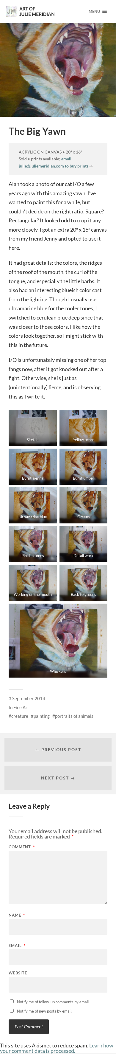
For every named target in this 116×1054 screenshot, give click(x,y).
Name (17, 915)
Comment (22, 847)
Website (18, 973)
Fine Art (21, 707)
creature (19, 716)
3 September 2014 (27, 698)
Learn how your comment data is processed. (56, 1048)
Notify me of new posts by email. (44, 1011)
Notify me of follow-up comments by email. (53, 1001)
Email (17, 946)
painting (42, 716)
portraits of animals (74, 716)
